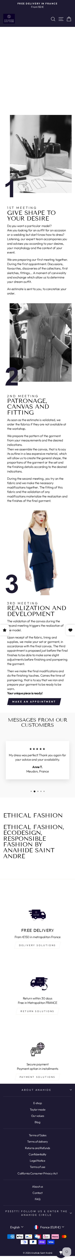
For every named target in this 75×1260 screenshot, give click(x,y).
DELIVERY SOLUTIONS (37, 945)
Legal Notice (37, 1160)
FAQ (37, 1199)
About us (37, 1186)
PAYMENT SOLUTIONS (37, 1077)
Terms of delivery (37, 1141)
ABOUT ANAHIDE (37, 1089)
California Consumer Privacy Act (37, 1173)
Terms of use (37, 1167)
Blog (37, 1122)
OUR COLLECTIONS (38, 82)
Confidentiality (37, 1154)
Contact (37, 1193)
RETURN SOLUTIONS (37, 1011)
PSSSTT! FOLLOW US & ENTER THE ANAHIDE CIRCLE (36, 1213)
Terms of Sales (37, 1135)
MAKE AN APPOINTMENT (34, 701)
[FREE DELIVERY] (37, 906)
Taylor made (37, 1109)
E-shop (37, 1103)
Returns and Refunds (37, 1148)
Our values (37, 1116)
